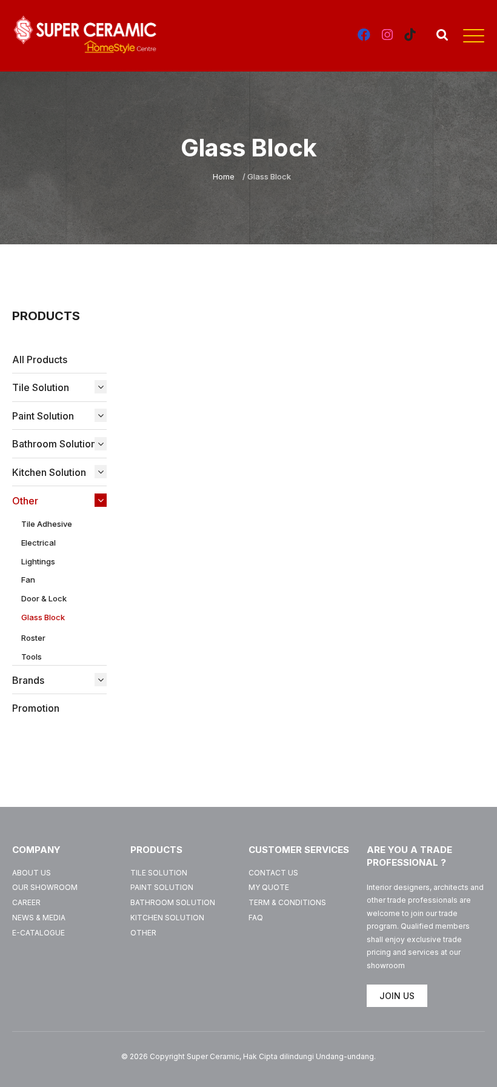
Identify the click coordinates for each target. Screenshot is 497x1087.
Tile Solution (158, 872)
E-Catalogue (38, 932)
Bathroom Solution (172, 902)
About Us (31, 872)
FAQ (255, 917)
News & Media (38, 917)
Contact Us (273, 872)
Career (26, 902)
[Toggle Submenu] (97, 387)
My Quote (268, 887)
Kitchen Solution (167, 917)
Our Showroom (45, 887)
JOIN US (397, 996)
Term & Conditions (287, 902)
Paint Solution (161, 887)
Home (224, 176)
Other (143, 932)
